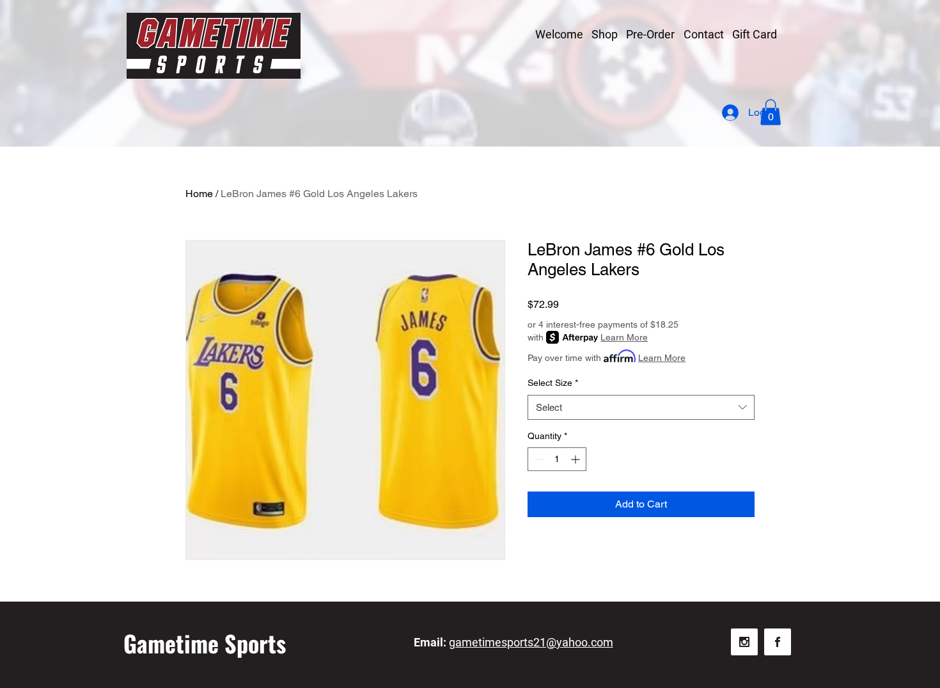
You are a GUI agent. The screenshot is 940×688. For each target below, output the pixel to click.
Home (199, 194)
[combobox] (641, 407)
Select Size (553, 383)
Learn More (624, 337)
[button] (770, 112)
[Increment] (576, 459)
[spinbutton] (556, 459)
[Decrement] (537, 459)
